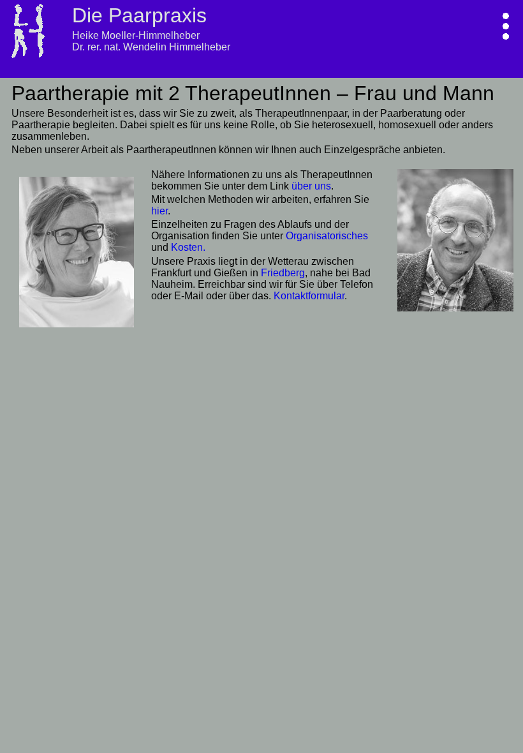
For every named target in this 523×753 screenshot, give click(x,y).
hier (159, 210)
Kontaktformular (309, 295)
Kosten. (188, 247)
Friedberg (283, 272)
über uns (311, 186)
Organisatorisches (327, 235)
